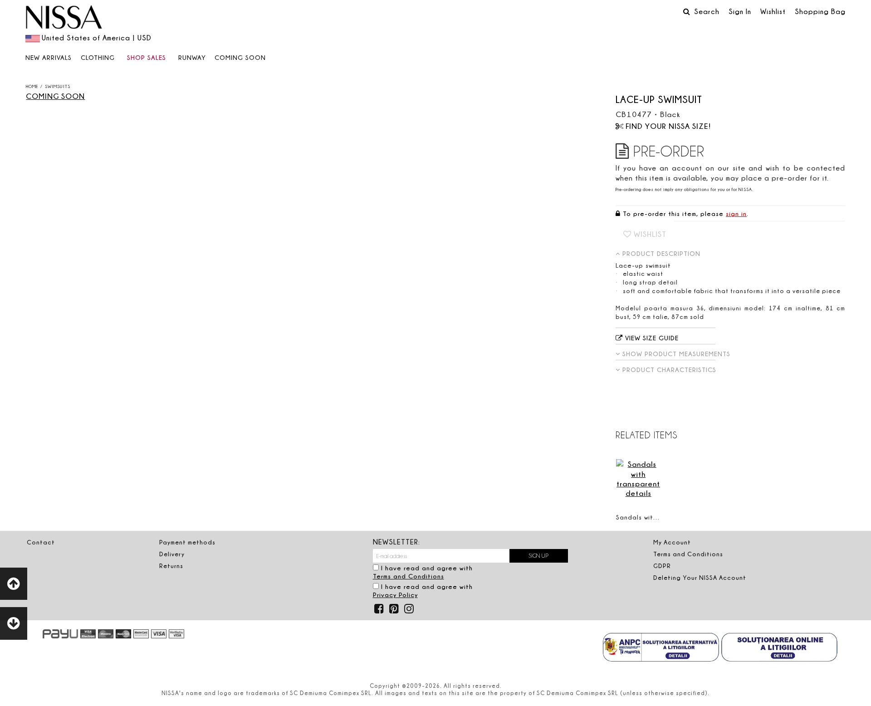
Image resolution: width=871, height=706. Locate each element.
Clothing (98, 57)
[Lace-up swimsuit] (157, 94)
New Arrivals (48, 57)
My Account (672, 542)
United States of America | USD (97, 37)
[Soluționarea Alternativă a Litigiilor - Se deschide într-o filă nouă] (661, 648)
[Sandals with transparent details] (638, 478)
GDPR (662, 566)
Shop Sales (146, 57)
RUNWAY (192, 57)
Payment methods (187, 542)
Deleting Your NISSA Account (699, 577)
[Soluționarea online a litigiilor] (779, 648)
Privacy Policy (395, 594)
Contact (41, 542)
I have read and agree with (423, 572)
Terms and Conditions (408, 576)
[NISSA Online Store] (64, 18)
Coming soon (240, 57)
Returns (171, 566)
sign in (736, 213)
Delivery (172, 554)
